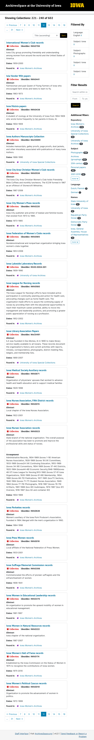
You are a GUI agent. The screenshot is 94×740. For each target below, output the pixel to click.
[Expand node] (91, 12)
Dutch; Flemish (79, 188)
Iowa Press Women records (20, 537)
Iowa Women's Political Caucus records (26, 683)
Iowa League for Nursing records (23, 283)
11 (39, 25)
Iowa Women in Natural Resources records (28, 625)
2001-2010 (78, 174)
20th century (79, 163)
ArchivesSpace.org (43, 733)
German (75, 192)
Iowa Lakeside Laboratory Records (24, 263)
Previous (11, 25)
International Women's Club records (25, 42)
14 (54, 25)
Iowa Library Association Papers (22, 331)
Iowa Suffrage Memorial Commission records (29, 565)
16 (64, 25)
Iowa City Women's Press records (23, 203)
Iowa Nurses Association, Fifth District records (29, 400)
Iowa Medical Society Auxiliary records (26, 370)
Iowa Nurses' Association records (23, 427)
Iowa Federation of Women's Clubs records (28, 233)
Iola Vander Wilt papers (18, 75)
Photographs (79, 152)
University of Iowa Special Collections (37, 162)
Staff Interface (21, 733)
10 (34, 25)
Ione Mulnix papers (16, 106)
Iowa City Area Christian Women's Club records (30, 169)
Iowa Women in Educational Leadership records (30, 595)
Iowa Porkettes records (18, 507)
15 (59, 25)
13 (49, 25)
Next (19, 30)
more (74, 178)
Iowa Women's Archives (31, 68)
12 (44, 25)
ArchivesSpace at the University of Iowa (33, 6)
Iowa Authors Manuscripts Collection (25, 136)
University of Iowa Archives (32, 275)
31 (12, 30)
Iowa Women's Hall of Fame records (24, 653)
